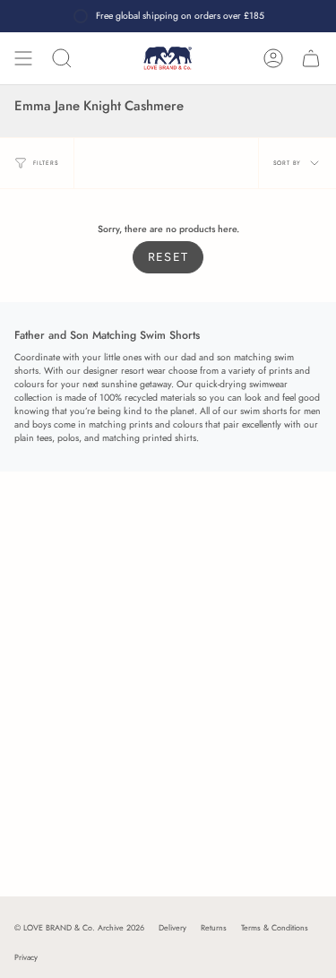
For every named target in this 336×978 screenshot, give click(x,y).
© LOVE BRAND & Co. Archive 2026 (79, 927)
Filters (46, 163)
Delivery (172, 927)
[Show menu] (23, 58)
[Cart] (311, 58)
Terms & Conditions (274, 927)
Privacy (26, 957)
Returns (214, 927)
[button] (62, 58)
